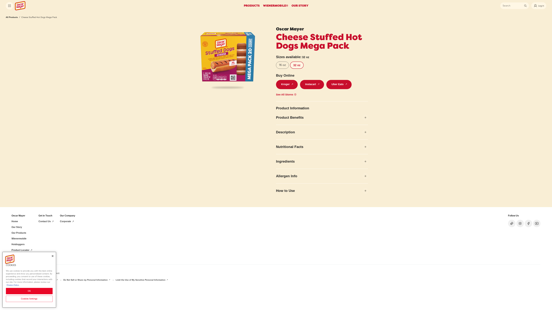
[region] (29, 280)
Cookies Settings (29, 299)
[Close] (52, 256)
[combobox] (512, 6)
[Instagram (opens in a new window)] (520, 223)
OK (29, 291)
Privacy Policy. (13, 285)
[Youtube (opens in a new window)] (536, 223)
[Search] (525, 6)
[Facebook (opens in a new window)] (528, 223)
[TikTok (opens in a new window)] (511, 223)
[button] (9, 5)
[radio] (282, 65)
